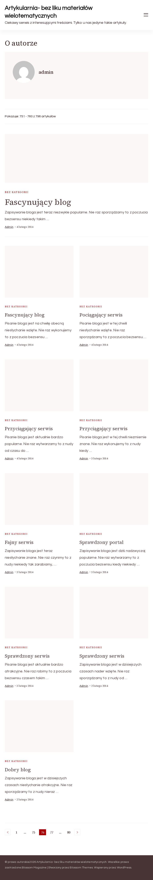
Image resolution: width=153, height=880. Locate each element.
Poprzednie (8, 832)
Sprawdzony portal (101, 542)
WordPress (124, 867)
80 (69, 832)
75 (34, 832)
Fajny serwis (19, 542)
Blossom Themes (81, 867)
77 (52, 832)
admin (9, 227)
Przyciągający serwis (29, 428)
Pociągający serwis (101, 315)
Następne (77, 832)
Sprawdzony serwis (27, 656)
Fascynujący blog (38, 202)
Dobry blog (18, 769)
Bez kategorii (16, 192)
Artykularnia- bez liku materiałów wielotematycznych (48, 12)
